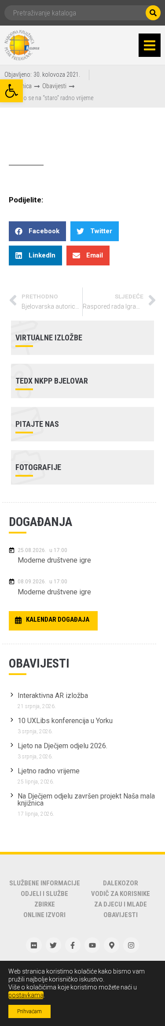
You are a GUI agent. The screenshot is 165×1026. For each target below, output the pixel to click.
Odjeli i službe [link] (44, 894)
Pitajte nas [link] (37, 424)
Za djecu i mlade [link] (120, 904)
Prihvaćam (29, 1011)
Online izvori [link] (44, 915)
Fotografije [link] (38, 467)
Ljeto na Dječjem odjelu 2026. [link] (62, 746)
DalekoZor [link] (120, 883)
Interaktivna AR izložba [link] (53, 695)
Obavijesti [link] (54, 86)
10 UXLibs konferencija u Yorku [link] (65, 720)
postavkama (26, 995)
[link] (11, 90)
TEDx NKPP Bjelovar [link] (51, 380)
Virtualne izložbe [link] (48, 337)
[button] (150, 45)
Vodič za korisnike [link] (120, 894)
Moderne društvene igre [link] (54, 560)
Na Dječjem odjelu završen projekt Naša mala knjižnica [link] (86, 799)
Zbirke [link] (44, 904)
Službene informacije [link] (44, 883)
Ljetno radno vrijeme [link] (49, 771)
